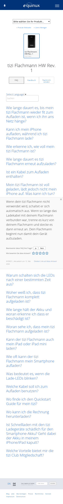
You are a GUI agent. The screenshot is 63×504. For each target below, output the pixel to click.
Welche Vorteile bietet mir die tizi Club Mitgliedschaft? (30, 452)
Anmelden (52, 483)
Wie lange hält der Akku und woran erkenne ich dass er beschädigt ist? (29, 314)
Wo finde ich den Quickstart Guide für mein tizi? (28, 401)
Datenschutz (21, 496)
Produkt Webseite (24, 27)
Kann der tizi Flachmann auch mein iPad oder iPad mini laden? (30, 343)
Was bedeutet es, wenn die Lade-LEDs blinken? (28, 375)
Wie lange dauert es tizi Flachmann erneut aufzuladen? (31, 161)
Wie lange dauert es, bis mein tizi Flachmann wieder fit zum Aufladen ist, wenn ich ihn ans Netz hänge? (30, 114)
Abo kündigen (21, 494)
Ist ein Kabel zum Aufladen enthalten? (27, 174)
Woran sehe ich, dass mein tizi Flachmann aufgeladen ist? (30, 328)
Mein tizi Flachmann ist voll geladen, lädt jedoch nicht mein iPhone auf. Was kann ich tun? (31, 189)
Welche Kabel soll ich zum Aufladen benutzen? (27, 388)
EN (9, 483)
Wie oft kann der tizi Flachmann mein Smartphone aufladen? (30, 361)
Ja (35, 248)
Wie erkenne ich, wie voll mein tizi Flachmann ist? (30, 148)
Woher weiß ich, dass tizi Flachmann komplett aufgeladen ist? (25, 296)
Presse (30, 494)
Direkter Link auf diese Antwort (45, 261)
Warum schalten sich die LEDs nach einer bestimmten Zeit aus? (30, 279)
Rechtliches (39, 494)
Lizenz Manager (41, 27)
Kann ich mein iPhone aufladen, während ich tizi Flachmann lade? (26, 133)
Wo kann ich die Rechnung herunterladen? (27, 414)
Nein (42, 248)
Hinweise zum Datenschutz (27, 484)
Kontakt (48, 494)
